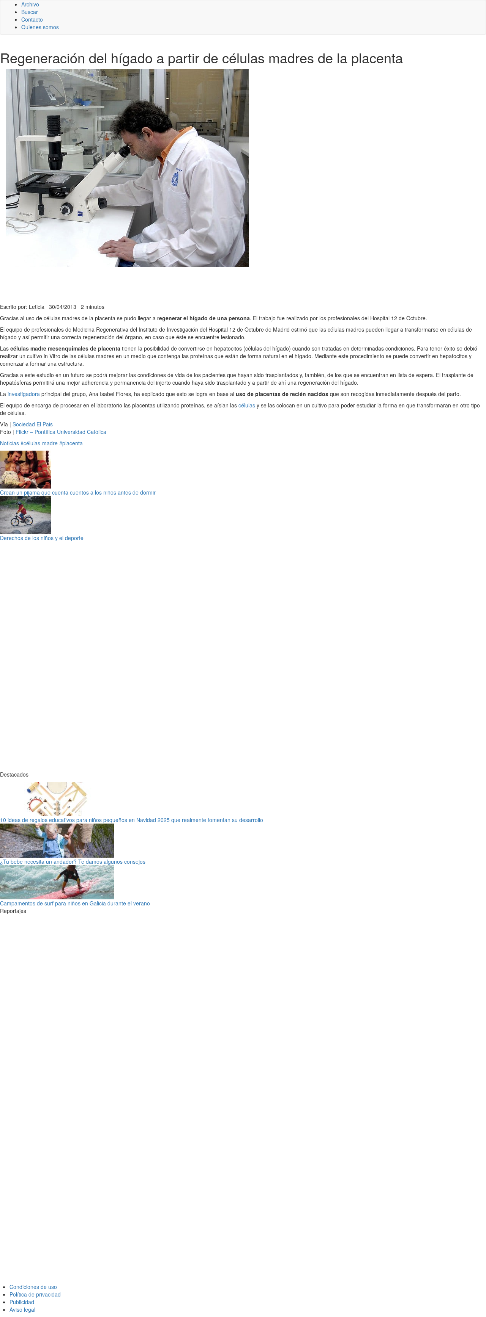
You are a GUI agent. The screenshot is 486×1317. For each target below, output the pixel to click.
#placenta (71, 443)
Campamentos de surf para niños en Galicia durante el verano (75, 903)
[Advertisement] (186, 284)
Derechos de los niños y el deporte (42, 538)
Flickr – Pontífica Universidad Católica (61, 431)
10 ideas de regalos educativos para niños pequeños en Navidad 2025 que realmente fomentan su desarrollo (131, 820)
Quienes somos (40, 27)
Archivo (30, 4)
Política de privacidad (35, 1294)
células (246, 405)
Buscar (29, 12)
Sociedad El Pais (33, 424)
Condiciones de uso (33, 1286)
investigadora (24, 394)
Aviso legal (22, 1309)
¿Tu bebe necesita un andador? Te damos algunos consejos (72, 861)
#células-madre (39, 443)
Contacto (32, 19)
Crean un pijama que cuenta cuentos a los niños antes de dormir (78, 492)
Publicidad (21, 1302)
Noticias (9, 443)
